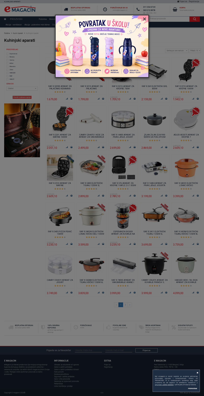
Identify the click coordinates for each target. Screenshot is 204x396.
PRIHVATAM (192, 388)
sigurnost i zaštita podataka (164, 385)
